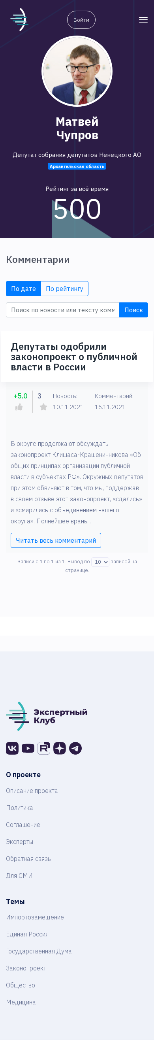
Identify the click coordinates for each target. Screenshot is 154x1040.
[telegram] (75, 748)
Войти (81, 19)
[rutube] (44, 748)
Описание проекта (32, 791)
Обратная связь (28, 859)
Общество (20, 985)
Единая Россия (27, 934)
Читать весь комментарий (56, 540)
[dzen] (59, 748)
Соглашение (23, 825)
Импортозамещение (35, 917)
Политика (19, 808)
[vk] (12, 748)
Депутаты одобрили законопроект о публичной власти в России (74, 356)
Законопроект (26, 968)
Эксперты (19, 842)
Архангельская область (77, 166)
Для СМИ (19, 876)
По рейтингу (64, 289)
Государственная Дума (39, 951)
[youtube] (28, 748)
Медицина (21, 1002)
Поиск (133, 310)
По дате (23, 289)
